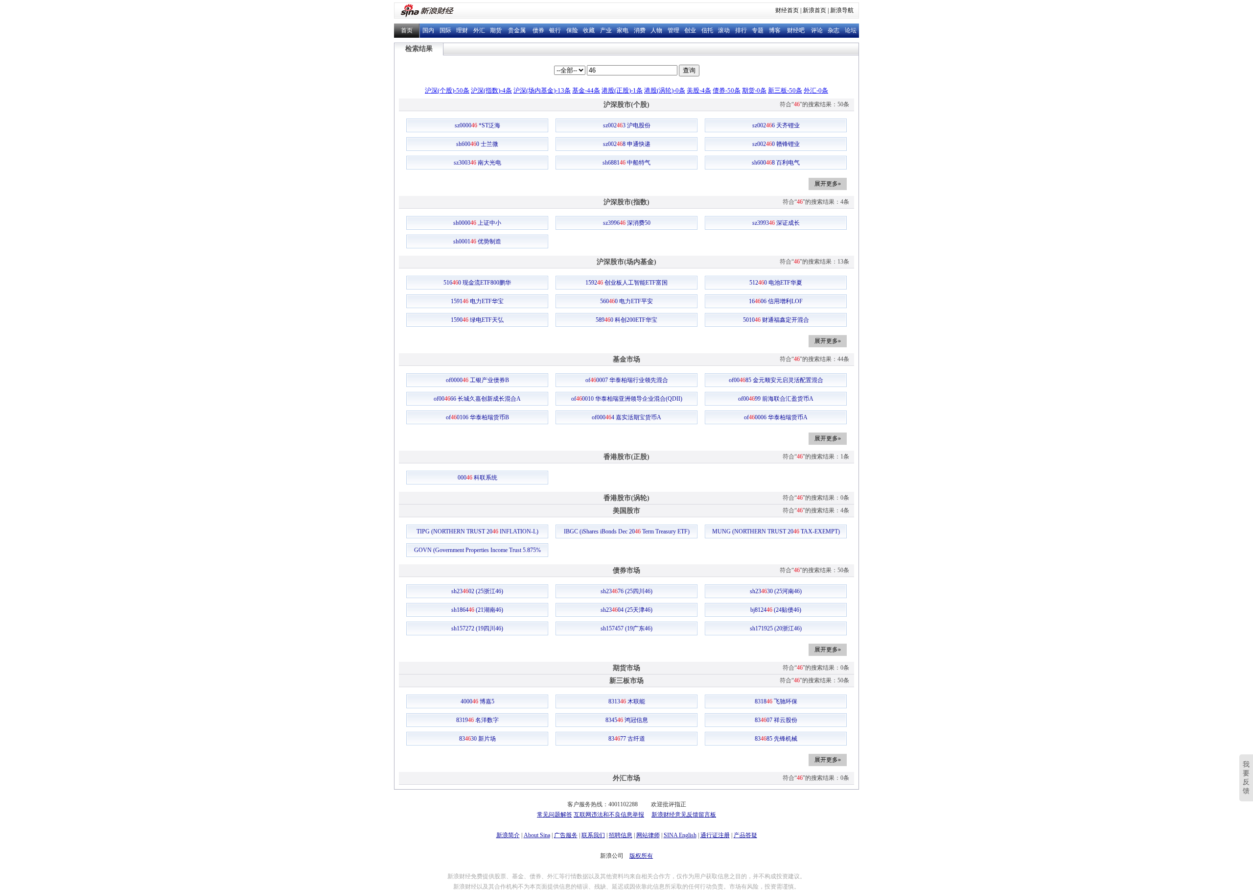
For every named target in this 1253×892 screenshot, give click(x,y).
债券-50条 (727, 90)
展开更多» (827, 183)
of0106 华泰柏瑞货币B (477, 417)
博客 (775, 30)
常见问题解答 (554, 814)
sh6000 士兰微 (477, 144)
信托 (707, 30)
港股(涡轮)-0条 (664, 90)
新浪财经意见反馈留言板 (683, 814)
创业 (690, 30)
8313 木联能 (626, 701)
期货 (496, 30)
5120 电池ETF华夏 (775, 282)
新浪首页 (814, 10)
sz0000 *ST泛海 (477, 125)
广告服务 (566, 835)
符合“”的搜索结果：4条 (816, 201)
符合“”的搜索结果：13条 (814, 261)
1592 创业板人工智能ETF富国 (626, 282)
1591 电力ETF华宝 (477, 301)
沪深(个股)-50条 (447, 90)
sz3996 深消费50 (626, 222)
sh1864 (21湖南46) (477, 609)
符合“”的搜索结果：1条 (816, 456)
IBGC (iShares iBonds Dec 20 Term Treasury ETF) (627, 531)
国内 (428, 30)
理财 (462, 30)
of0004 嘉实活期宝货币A (626, 417)
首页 (407, 30)
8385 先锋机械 (776, 738)
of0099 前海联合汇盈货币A (775, 398)
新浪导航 (842, 10)
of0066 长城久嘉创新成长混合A (477, 398)
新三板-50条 (785, 90)
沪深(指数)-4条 (491, 90)
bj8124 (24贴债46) (775, 609)
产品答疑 (745, 835)
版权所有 (641, 855)
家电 (622, 30)
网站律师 (648, 835)
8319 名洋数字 (477, 720)
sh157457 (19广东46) (626, 628)
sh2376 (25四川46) (626, 591)
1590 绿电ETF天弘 (477, 319)
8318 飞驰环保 (776, 701)
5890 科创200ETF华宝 (626, 319)
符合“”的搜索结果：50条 (814, 104)
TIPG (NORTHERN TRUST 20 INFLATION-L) (477, 531)
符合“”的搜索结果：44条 (814, 359)
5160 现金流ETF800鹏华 (477, 282)
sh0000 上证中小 (477, 222)
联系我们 (593, 835)
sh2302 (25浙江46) (477, 591)
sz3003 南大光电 (477, 162)
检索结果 (419, 48)
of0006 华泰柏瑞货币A (776, 417)
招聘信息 (620, 835)
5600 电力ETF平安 (626, 301)
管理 (673, 30)
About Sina (537, 835)
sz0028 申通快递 (626, 144)
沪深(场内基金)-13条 (542, 90)
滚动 (724, 30)
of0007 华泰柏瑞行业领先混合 (626, 380)
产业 (606, 30)
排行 (741, 30)
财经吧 (796, 30)
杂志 (833, 30)
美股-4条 (699, 90)
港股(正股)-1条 (622, 90)
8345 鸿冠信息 (626, 720)
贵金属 (517, 30)
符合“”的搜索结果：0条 (816, 497)
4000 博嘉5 (477, 701)
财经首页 (787, 10)
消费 (640, 30)
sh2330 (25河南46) (776, 591)
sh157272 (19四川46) (477, 628)
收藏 (589, 30)
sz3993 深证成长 (776, 222)
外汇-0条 (816, 90)
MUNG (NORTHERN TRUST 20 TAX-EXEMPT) (776, 531)
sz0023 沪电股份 (626, 125)
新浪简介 (508, 835)
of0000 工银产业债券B (477, 380)
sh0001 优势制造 (477, 241)
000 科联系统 (477, 477)
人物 (656, 30)
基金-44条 (586, 90)
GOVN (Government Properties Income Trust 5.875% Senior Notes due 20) (477, 551)
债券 (538, 30)
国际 (445, 30)
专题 (758, 30)
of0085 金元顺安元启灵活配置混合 (776, 380)
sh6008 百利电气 (776, 162)
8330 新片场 (477, 738)
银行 (555, 30)
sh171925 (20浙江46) (776, 628)
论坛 (851, 30)
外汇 (479, 30)
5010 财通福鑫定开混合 (776, 319)
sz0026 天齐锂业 (776, 125)
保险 (572, 30)
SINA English (680, 835)
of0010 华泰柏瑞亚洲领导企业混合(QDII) (626, 398)
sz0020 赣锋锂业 (776, 144)
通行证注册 (715, 835)
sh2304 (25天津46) (626, 609)
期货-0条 (754, 90)
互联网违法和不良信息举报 (609, 814)
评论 (817, 30)
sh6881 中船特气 (626, 162)
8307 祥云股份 (776, 720)
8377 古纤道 (626, 738)
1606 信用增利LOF (776, 301)
